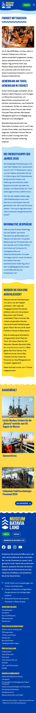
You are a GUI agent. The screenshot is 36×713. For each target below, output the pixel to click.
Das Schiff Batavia (8, 615)
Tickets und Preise (9, 635)
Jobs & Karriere (8, 654)
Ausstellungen (7, 610)
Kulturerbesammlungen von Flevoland (16, 686)
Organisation (6, 651)
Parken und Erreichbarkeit (12, 629)
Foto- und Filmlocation (10, 665)
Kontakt (5, 662)
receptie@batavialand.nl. (16, 347)
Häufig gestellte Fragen (10, 643)
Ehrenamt (5, 657)
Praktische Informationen (12, 626)
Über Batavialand (9, 648)
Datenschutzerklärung (26, 700)
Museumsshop (7, 618)
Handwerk (6, 679)
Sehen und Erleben (9, 607)
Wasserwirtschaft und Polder (12, 695)
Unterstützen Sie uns (9, 660)
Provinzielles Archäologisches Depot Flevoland (15, 683)
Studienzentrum (8, 692)
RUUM (4, 668)
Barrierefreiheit (7, 640)
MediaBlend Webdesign (10, 708)
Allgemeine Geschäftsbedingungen (14, 703)
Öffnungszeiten (7, 632)
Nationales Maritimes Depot (12, 676)
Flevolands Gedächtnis (10, 689)
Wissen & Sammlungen (10, 673)
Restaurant (6, 621)
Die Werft (5, 613)
